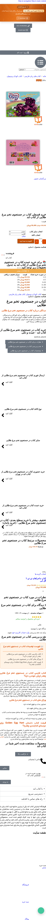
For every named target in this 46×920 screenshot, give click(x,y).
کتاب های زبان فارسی (32, 76)
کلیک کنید (9, 382)
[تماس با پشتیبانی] (43, 761)
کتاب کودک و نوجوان (14, 76)
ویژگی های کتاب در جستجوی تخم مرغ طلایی (24, 659)
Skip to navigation (24, 1)
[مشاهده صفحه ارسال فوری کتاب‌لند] (23, 13)
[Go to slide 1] (21, 591)
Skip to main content (38, 1)
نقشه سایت (39, 832)
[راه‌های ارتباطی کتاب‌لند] (41, 910)
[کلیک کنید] (3, 384)
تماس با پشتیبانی (34, 759)
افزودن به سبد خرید (26, 241)
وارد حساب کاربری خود (20, 633)
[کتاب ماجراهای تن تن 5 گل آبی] (34, 570)
